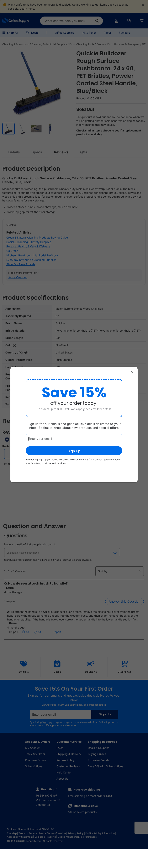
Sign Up (74, 451)
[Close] (132, 372)
